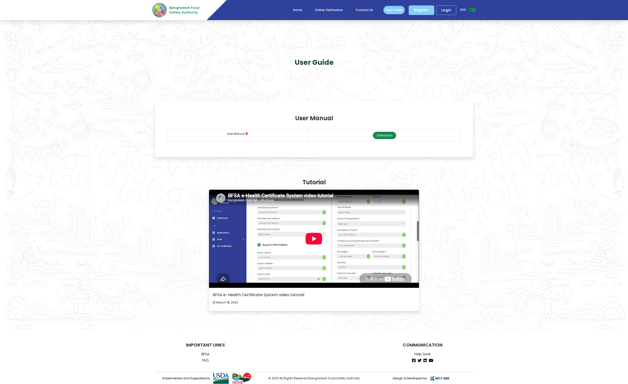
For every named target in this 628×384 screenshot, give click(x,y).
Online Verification (329, 10)
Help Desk (422, 354)
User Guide (394, 10)
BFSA (205, 354)
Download (384, 135)
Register (421, 10)
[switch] (472, 10)
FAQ (205, 360)
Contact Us (364, 10)
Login (446, 10)
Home (297, 10)
